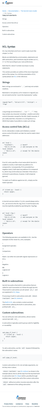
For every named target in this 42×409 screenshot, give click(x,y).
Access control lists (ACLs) (10, 23)
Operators (5, 26)
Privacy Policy (8, 404)
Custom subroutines (8, 34)
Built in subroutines (8, 30)
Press (27, 404)
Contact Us (19, 404)
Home (4, 11)
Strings (4, 19)
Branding (35, 404)
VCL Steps (16, 292)
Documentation (13, 11)
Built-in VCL (9, 302)
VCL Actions (18, 298)
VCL (15, 76)
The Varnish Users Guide (29, 11)
